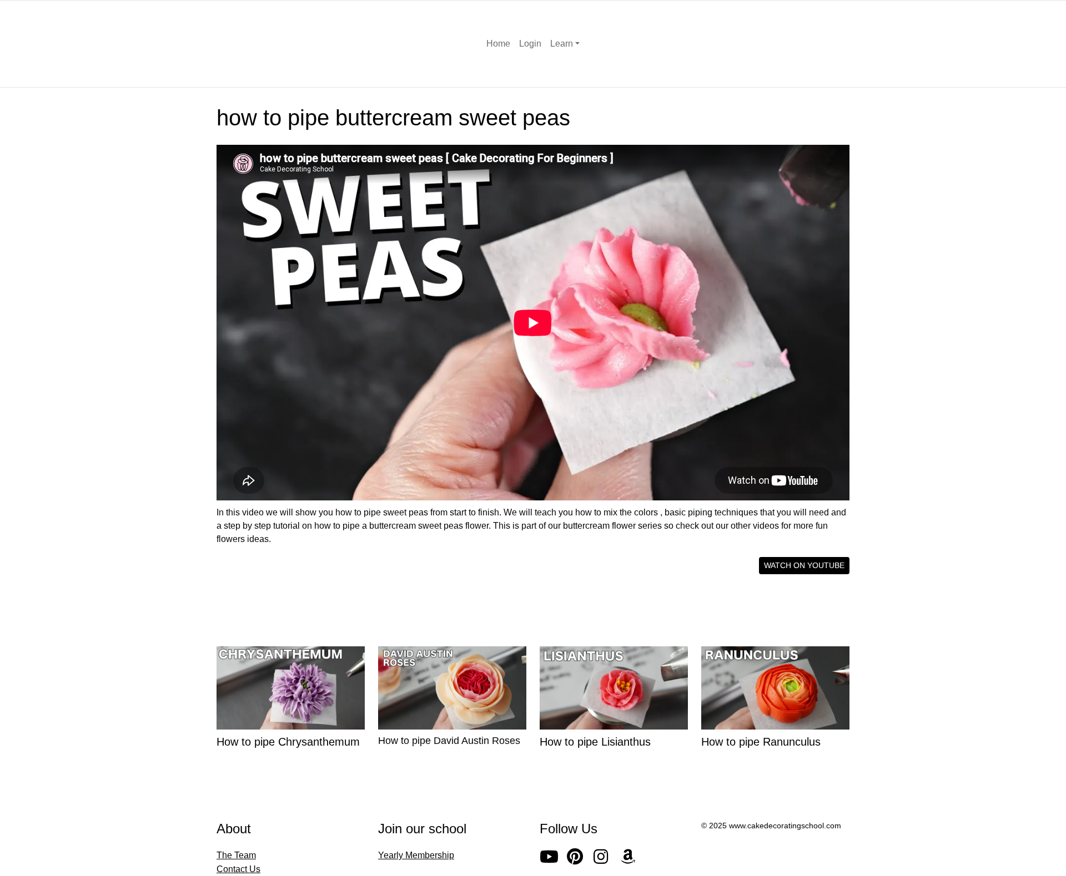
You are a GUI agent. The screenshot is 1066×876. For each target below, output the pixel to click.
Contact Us (238, 869)
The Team (236, 855)
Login (530, 43)
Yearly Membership (416, 855)
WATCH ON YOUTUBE (804, 565)
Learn (561, 43)
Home (498, 43)
